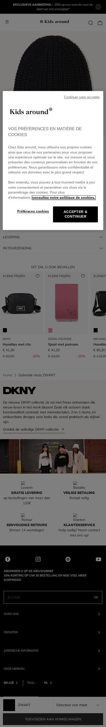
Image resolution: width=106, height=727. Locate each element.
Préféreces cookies (33, 211)
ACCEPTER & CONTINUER (76, 214)
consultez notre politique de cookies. (63, 197)
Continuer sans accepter (82, 97)
